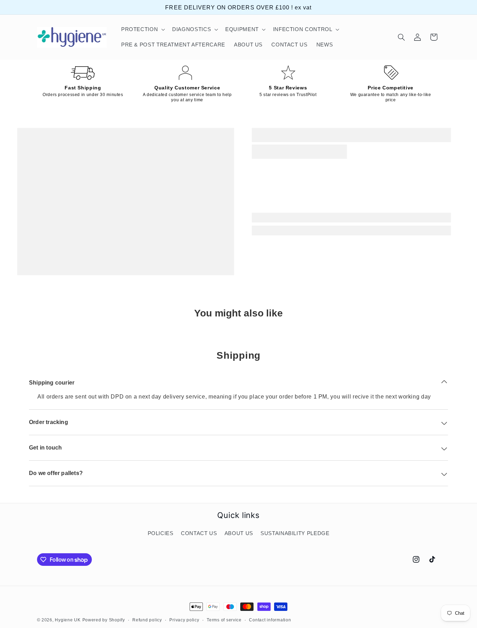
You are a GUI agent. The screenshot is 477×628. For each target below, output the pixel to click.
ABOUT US (239, 533)
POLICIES (161, 533)
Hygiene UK (67, 620)
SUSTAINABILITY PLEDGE (294, 533)
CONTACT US (199, 533)
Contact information (270, 620)
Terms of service (224, 620)
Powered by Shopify (103, 620)
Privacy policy (184, 620)
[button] (142, 29)
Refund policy (147, 620)
